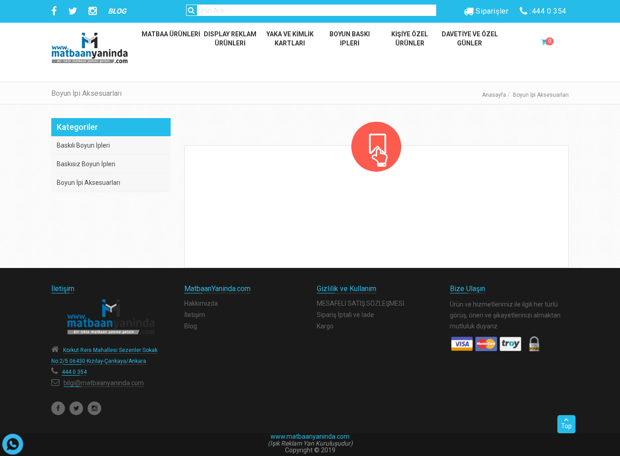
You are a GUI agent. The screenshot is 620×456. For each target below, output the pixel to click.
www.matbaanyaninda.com (310, 436)
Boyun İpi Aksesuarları (88, 182)
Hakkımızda (201, 303)
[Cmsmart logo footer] (111, 317)
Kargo (325, 326)
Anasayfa (494, 95)
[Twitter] (76, 408)
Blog (190, 326)
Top (566, 426)
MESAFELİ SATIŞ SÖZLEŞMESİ (360, 303)
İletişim (194, 314)
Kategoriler (77, 127)
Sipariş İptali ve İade (345, 314)
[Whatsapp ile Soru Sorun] (12, 444)
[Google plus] (94, 408)
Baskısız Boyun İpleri (86, 164)
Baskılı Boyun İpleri (83, 145)
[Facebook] (58, 408)
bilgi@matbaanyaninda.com (104, 383)
